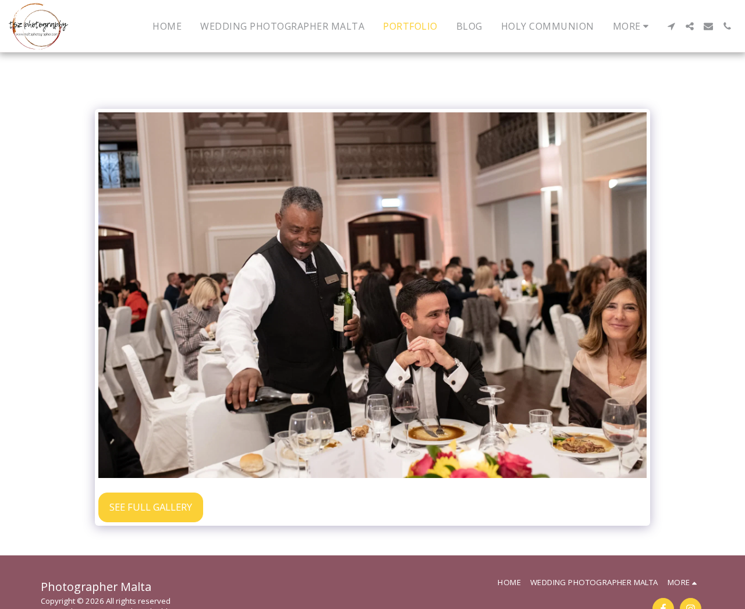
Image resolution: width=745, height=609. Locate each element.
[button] (671, 26)
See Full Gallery (150, 507)
